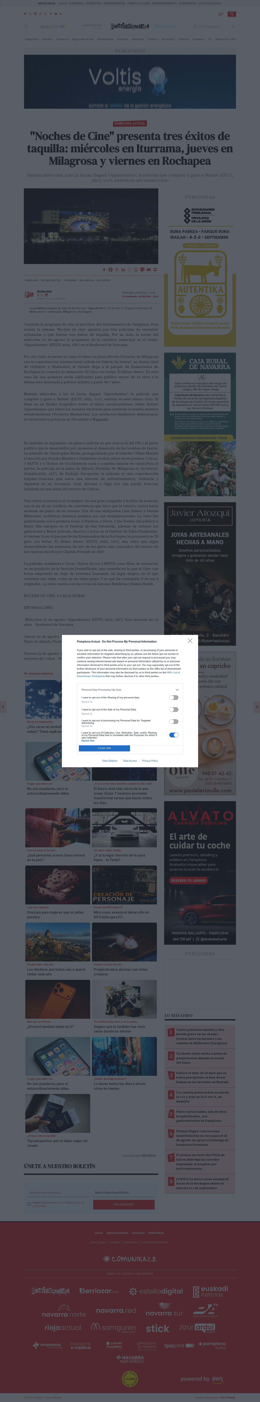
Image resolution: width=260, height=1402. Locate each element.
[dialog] (130, 701)
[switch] (173, 697)
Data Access (130, 760)
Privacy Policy (150, 760)
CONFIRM (104, 748)
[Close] (191, 641)
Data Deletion (110, 760)
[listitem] (130, 690)
